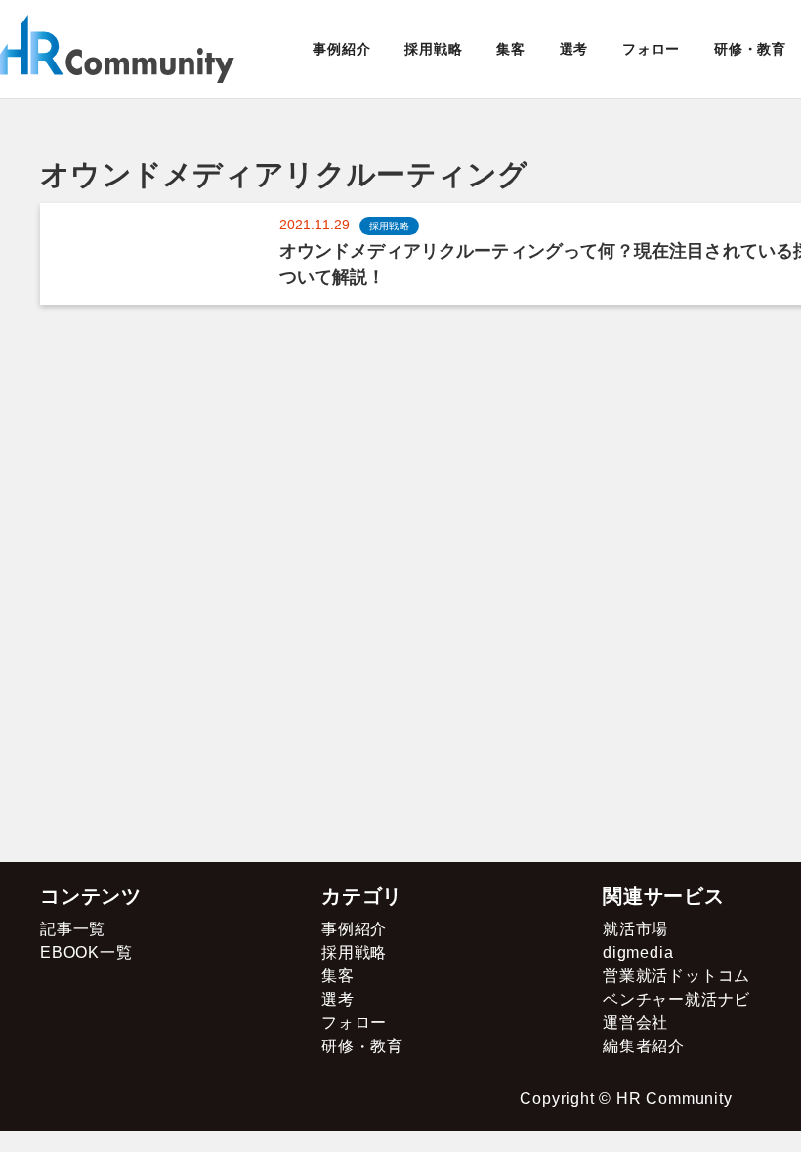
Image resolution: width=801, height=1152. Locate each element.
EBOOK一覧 (86, 952)
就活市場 (635, 929)
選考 (574, 49)
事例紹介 (341, 49)
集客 (511, 49)
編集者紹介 (644, 1046)
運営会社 (635, 1022)
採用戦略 (433, 49)
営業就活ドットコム (676, 975)
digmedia (638, 952)
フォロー (651, 49)
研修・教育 (750, 49)
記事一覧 (72, 929)
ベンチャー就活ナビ (676, 999)
